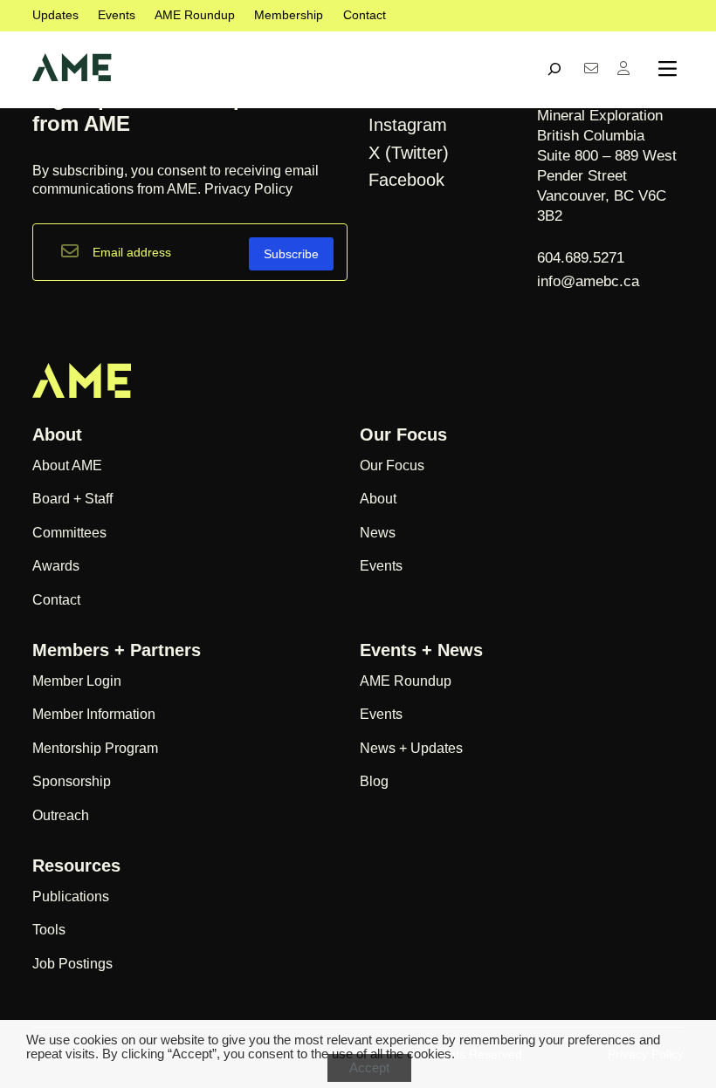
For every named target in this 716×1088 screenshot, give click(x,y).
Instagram (407, 124)
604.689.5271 (583, 258)
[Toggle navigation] (667, 69)
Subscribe (291, 254)
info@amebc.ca (588, 281)
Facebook (406, 179)
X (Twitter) (408, 152)
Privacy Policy (248, 188)
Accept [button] (369, 1068)
